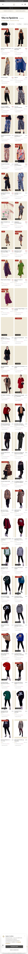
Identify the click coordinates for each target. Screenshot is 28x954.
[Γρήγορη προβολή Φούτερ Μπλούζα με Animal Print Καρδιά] (12, 580)
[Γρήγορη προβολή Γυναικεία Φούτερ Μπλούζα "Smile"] (12, 695)
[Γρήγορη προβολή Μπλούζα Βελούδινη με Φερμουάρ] (25, 724)
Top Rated (12, 24)
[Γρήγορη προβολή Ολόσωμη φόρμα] (12, 61)
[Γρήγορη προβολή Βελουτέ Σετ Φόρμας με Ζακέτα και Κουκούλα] (25, 436)
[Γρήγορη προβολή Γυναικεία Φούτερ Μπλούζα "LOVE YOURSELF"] (12, 551)
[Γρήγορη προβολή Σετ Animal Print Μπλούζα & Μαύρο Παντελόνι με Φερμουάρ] (12, 494)
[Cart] (25, 4)
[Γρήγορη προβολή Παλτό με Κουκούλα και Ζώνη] (25, 321)
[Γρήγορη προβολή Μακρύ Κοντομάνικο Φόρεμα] (25, 264)
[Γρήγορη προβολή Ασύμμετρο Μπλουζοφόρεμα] (25, 206)
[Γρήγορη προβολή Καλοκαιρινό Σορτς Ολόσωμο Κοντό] (25, 235)
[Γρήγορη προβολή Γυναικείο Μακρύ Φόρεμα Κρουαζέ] (25, 292)
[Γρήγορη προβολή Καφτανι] (25, 61)
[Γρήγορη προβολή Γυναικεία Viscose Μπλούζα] (25, 177)
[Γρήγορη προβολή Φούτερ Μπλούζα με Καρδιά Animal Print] (25, 666)
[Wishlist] (12, 29)
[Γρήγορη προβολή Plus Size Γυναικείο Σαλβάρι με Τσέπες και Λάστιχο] (12, 90)
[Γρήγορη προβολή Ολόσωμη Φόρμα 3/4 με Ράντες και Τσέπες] (12, 235)
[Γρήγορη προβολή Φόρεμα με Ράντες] (12, 292)
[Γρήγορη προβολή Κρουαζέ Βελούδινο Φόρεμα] (12, 350)
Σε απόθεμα (19, 24)
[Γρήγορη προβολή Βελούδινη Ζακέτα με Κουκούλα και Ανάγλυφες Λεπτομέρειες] (25, 408)
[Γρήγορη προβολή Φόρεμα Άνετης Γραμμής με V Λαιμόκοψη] (25, 379)
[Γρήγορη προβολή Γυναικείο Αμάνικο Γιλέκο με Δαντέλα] (12, 522)
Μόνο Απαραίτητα (14, 949)
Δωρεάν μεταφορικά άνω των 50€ (14, 1)
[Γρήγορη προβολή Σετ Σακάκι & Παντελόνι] (12, 379)
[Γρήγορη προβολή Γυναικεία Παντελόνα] (12, 148)
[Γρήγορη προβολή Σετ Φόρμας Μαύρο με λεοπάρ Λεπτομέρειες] (25, 465)
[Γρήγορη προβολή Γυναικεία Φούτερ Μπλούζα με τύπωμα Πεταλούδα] (25, 580)
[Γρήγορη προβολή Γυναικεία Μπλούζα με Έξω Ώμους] (12, 177)
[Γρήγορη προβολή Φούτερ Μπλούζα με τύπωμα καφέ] (12, 637)
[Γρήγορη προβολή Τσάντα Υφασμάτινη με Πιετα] (12, 206)
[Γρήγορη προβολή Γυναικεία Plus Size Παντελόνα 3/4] (25, 119)
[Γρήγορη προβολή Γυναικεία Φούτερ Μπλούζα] (25, 695)
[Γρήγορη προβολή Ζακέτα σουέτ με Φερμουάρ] (25, 494)
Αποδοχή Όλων (14, 946)
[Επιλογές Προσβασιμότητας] (3, 945)
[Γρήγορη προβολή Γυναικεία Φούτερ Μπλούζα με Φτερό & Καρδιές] (12, 666)
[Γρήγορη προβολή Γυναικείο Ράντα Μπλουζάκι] (25, 32)
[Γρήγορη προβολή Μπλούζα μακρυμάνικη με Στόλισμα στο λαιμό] (12, 408)
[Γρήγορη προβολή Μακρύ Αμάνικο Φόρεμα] (12, 264)
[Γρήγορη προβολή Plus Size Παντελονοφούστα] (25, 90)
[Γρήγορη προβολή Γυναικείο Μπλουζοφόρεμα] (25, 148)
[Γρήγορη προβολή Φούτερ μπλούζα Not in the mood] (12, 724)
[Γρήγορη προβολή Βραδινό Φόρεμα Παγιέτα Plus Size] (12, 32)
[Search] (22, 4)
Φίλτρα (5, 24)
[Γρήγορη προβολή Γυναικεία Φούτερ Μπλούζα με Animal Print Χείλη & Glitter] (25, 522)
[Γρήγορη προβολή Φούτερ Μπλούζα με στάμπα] (25, 551)
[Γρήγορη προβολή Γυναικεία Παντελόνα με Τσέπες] (12, 119)
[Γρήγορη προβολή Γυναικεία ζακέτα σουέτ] (12, 465)
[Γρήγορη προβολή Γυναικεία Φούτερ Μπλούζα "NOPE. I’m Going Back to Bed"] (25, 609)
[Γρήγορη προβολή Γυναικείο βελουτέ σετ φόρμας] (12, 436)
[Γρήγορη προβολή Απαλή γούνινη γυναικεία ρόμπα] (25, 350)
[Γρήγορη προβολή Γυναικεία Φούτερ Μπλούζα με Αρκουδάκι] (25, 637)
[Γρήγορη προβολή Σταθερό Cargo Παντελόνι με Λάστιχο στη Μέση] (12, 321)
